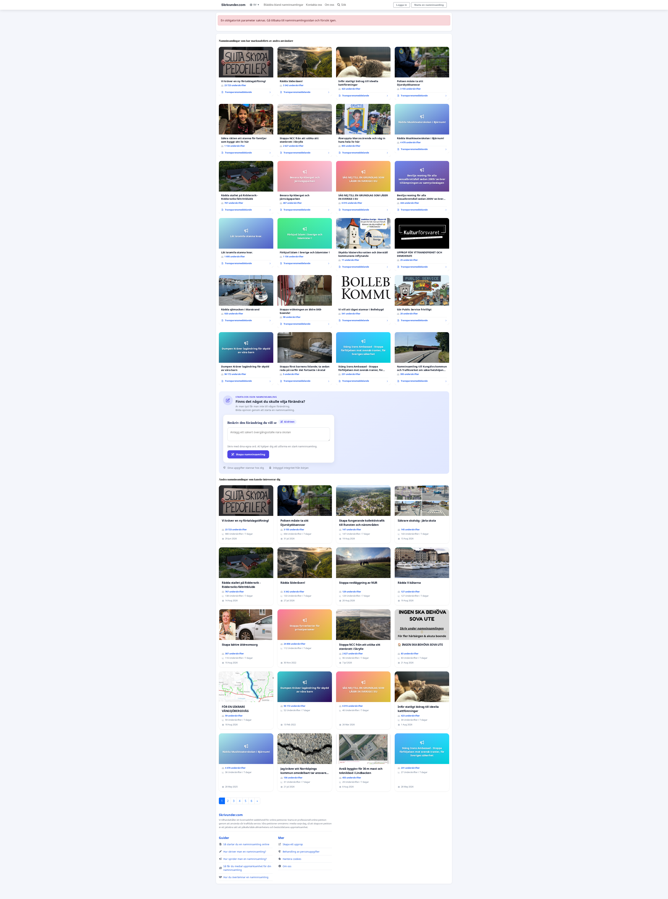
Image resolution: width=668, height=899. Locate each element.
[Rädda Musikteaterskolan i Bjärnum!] (422, 128)
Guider (224, 838)
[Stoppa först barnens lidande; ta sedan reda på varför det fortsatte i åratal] (304, 358)
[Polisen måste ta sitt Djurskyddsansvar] (422, 73)
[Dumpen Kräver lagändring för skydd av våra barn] (246, 358)
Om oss (329, 4)
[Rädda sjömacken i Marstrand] (246, 299)
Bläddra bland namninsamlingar (283, 4)
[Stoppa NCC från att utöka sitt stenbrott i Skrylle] (304, 130)
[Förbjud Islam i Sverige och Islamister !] (304, 242)
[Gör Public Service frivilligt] (422, 299)
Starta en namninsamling (429, 4)
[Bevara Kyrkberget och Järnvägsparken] (304, 187)
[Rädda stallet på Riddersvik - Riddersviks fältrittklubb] (246, 187)
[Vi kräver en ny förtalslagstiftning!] (246, 71)
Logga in (401, 4)
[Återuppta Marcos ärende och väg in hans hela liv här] (363, 130)
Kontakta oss (314, 4)
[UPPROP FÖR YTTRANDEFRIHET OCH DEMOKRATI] (422, 244)
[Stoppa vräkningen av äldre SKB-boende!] (304, 301)
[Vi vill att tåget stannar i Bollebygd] (363, 299)
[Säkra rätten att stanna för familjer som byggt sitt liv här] (246, 130)
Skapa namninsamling (250, 454)
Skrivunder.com (233, 5)
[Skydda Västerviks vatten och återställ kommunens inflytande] (363, 244)
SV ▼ (256, 4)
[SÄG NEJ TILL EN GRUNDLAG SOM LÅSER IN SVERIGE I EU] (363, 187)
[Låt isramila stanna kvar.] (246, 242)
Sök (343, 4)
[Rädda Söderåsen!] (304, 71)
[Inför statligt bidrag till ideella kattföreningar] (363, 73)
